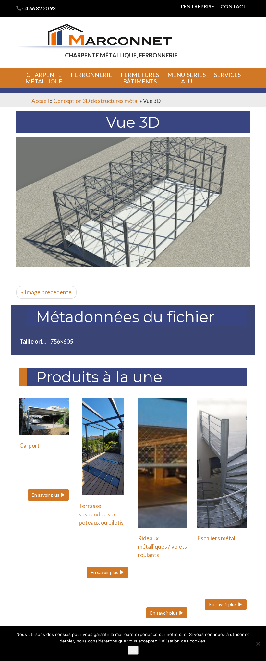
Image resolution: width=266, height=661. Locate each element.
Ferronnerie (91, 74)
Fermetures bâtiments (140, 78)
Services (227, 74)
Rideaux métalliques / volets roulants (162, 546)
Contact (234, 6)
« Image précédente (46, 292)
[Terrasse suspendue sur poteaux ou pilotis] (103, 446)
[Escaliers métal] (222, 463)
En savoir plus (46, 495)
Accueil (40, 100)
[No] (258, 644)
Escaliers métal (216, 537)
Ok (133, 650)
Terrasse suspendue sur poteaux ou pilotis (101, 514)
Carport (29, 445)
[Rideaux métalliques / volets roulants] (162, 463)
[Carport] (44, 416)
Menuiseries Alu (186, 78)
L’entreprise (197, 6)
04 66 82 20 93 (38, 8)
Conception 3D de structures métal (96, 100)
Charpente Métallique (43, 78)
